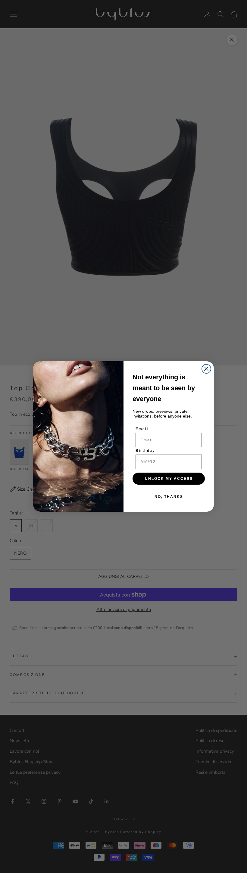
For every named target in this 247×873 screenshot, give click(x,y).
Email (142, 429)
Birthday (145, 451)
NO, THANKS (169, 497)
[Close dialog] (206, 368)
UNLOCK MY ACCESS (169, 479)
